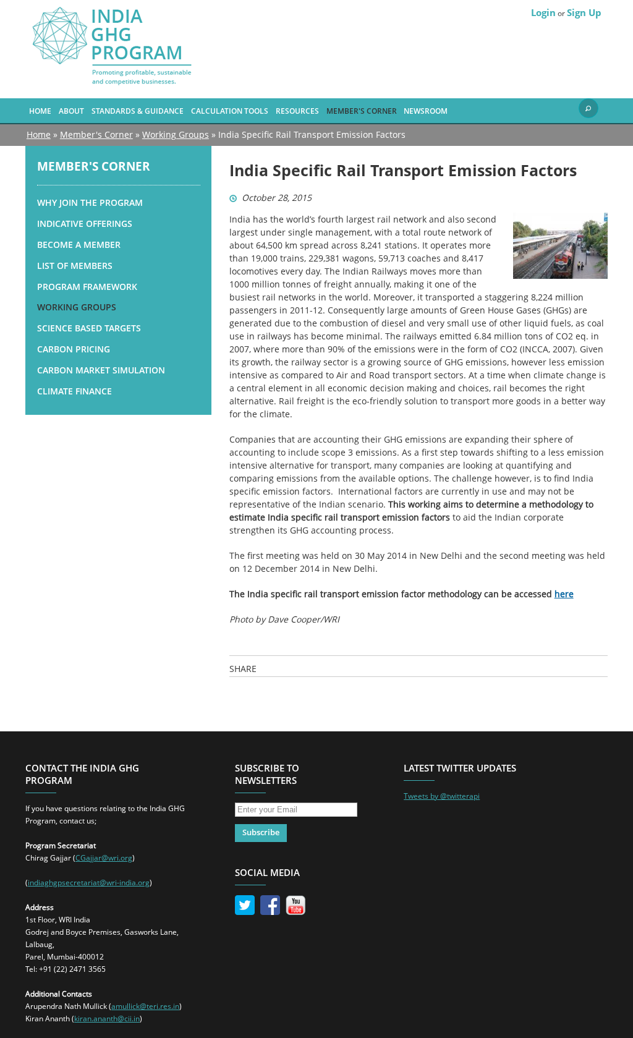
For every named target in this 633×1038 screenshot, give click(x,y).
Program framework (87, 286)
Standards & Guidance (137, 111)
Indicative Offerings (84, 223)
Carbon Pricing (73, 349)
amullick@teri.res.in (145, 1006)
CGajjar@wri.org (103, 858)
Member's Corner (361, 111)
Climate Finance (74, 391)
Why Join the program (90, 202)
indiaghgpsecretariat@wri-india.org (89, 882)
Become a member (79, 244)
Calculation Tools (229, 111)
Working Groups (175, 134)
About (71, 111)
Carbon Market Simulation (101, 370)
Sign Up (584, 12)
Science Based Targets (89, 328)
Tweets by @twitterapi (442, 796)
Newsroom (426, 111)
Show (588, 108)
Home (40, 111)
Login (543, 12)
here (564, 594)
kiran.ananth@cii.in (107, 1018)
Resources (297, 111)
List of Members (75, 265)
